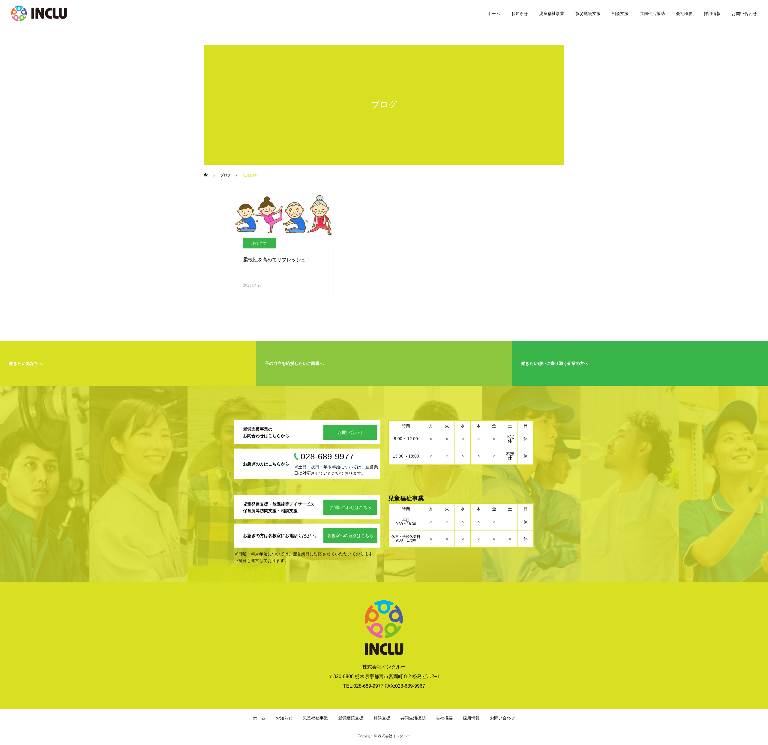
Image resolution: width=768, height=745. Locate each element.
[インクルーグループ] (39, 13)
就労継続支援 (588, 13)
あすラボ (259, 243)
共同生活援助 (652, 13)
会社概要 (684, 13)
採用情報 (712, 13)
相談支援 (620, 13)
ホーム (494, 13)
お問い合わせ (744, 13)
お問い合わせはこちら (350, 507)
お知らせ (519, 13)
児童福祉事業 (551, 13)
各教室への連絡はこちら (350, 535)
